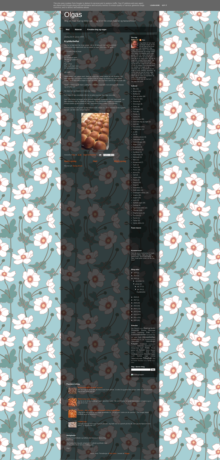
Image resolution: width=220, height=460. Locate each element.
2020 (135, 278)
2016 (135, 303)
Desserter (136, 99)
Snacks (135, 195)
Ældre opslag (120, 161)
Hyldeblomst (137, 129)
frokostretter (137, 119)
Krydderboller (71, 41)
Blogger (127, 453)
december (138, 281)
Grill (134, 124)
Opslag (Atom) (77, 166)
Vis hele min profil (137, 81)
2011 (135, 317)
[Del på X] (109, 155)
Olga (143, 40)
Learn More (155, 5)
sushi (135, 200)
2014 (135, 309)
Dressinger (136, 104)
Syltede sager (137, 203)
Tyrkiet (135, 218)
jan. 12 (139, 286)
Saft (134, 175)
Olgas (73, 14)
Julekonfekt (137, 139)
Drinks (135, 106)
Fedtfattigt (136, 109)
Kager (135, 144)
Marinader (136, 157)
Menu (135, 160)
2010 (135, 320)
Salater (135, 177)
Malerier (78, 29)
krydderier (136, 152)
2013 (135, 311)
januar (137, 284)
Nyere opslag (70, 161)
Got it (164, 5)
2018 (135, 297)
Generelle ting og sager (140, 122)
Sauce (135, 180)
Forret (135, 117)
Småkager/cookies (139, 193)
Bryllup (135, 94)
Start (95, 161)
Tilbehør (135, 210)
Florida (135, 114)
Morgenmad (137, 162)
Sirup (134, 185)
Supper (135, 198)
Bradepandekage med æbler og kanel (90, 387)
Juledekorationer (138, 137)
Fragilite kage (82, 422)
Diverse (135, 101)
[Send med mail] (104, 155)
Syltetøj (135, 205)
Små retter (136, 190)
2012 (135, 314)
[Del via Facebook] (111, 155)
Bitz (134, 89)
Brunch (135, 91)
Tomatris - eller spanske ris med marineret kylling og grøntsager (99, 410)
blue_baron (113, 453)
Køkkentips (137, 154)
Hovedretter (137, 127)
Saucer (135, 182)
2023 (135, 276)
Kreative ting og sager (96, 29)
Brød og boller (137, 96)
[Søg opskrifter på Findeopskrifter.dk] (137, 374)
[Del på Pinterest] (113, 155)
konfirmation (137, 149)
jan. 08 (139, 289)
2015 (135, 306)
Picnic (135, 170)
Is (133, 132)
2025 (135, 273)
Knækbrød (136, 147)
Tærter (135, 220)
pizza (135, 172)
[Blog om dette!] (106, 155)
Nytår (135, 165)
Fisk (134, 111)
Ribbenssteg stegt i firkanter (87, 399)
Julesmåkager (137, 142)
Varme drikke (137, 223)
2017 (135, 300)
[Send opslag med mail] (100, 155)
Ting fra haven (138, 213)
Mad (67, 29)
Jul (134, 134)
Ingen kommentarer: (90, 155)
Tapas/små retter (138, 208)
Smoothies (136, 187)
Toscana (136, 215)
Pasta (135, 167)
